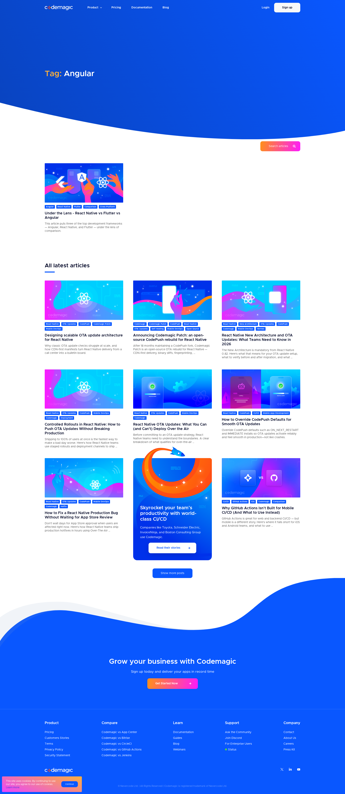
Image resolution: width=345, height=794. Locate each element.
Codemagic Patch (102, 324)
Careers (289, 743)
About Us (290, 738)
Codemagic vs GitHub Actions (122, 749)
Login (265, 7)
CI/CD (256, 413)
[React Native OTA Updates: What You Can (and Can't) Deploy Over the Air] (172, 389)
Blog (166, 7)
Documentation (141, 7)
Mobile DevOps (53, 329)
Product (92, 7)
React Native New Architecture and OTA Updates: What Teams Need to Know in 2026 (257, 340)
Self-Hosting (158, 329)
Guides (177, 738)
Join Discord (233, 738)
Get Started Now (166, 683)
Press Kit (289, 749)
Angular (50, 207)
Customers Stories (57, 738)
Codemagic (139, 324)
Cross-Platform (107, 207)
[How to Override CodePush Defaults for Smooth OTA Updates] (261, 389)
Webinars (179, 749)
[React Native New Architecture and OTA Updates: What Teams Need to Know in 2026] (261, 300)
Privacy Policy (54, 749)
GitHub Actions (240, 502)
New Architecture (248, 324)
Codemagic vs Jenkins (117, 755)
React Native (64, 207)
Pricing (116, 7)
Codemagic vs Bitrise (116, 738)
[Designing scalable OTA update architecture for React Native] (84, 300)
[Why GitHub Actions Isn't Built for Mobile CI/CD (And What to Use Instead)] (261, 477)
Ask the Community (238, 732)
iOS (253, 502)
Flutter (77, 207)
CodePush (85, 324)
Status (232, 749)
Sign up (287, 7)
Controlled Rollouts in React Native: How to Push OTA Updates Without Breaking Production (82, 429)
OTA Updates (69, 324)
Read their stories (168, 548)
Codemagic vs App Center (119, 732)
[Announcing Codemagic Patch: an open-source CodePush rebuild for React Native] (172, 300)
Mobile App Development (276, 413)
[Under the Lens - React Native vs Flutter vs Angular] (84, 182)
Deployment (67, 418)
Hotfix (64, 507)
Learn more (12, 787)
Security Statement (57, 755)
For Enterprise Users (238, 743)
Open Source (192, 329)
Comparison (90, 207)
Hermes (260, 329)
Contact (289, 732)
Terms (49, 743)
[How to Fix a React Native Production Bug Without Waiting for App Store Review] (84, 477)
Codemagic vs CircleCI (117, 743)
